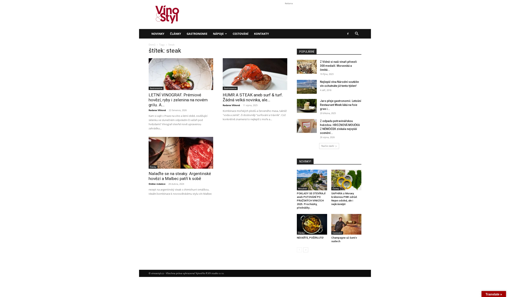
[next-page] (305, 249)
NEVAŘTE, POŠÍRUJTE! (310, 237)
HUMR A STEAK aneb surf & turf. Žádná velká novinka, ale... (253, 97)
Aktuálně (302, 188)
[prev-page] (299, 249)
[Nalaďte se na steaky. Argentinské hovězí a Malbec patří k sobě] (181, 153)
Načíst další (327, 146)
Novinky (157, 34)
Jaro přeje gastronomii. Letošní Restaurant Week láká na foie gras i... (340, 104)
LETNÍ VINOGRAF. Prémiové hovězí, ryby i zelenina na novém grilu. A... (178, 100)
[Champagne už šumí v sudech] (346, 224)
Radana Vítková (157, 110)
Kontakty (261, 34)
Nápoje (218, 34)
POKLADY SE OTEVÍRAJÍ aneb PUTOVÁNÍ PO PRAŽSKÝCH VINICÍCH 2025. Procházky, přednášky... (311, 200)
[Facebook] (348, 34)
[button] (356, 34)
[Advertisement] (255, 68)
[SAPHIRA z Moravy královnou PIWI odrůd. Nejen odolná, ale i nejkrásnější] (346, 180)
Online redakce (157, 183)
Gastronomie (197, 34)
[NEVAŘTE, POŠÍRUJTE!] (312, 224)
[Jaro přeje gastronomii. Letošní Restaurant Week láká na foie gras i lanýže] (307, 106)
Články (175, 34)
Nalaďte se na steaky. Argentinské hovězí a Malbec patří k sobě (180, 176)
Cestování (240, 34)
